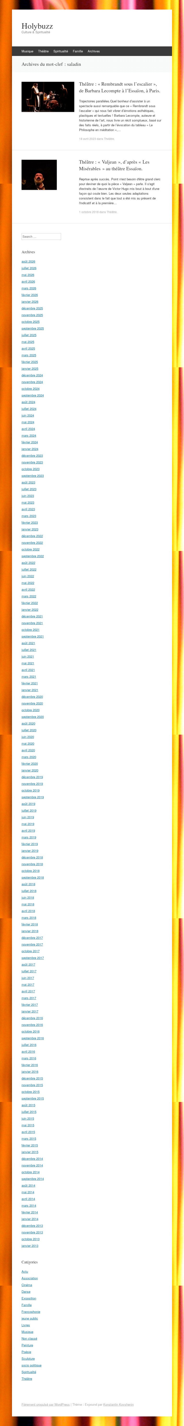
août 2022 (28, 562)
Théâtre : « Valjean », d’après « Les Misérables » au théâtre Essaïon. (114, 165)
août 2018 (28, 884)
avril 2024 (28, 428)
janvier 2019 (30, 850)
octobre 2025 (31, 321)
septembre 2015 (33, 1098)
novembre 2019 (32, 783)
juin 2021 (28, 656)
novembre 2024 (32, 382)
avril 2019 (28, 830)
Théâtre (43, 51)
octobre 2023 (31, 469)
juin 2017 (28, 977)
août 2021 (28, 643)
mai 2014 (28, 1192)
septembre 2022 (33, 556)
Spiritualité (60, 51)
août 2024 (28, 402)
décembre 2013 (32, 1225)
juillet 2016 (29, 1044)
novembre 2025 (32, 315)
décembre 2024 (32, 375)
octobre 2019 (31, 790)
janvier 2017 (30, 1011)
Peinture (27, 1345)
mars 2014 (29, 1205)
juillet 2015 (29, 1111)
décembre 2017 (32, 937)
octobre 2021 (31, 629)
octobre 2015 (31, 1091)
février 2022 (30, 602)
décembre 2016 (32, 1018)
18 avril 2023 (87, 139)
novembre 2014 (32, 1165)
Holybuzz (37, 26)
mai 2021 (28, 663)
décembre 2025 (32, 308)
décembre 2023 (32, 455)
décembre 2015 (32, 1078)
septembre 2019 (33, 797)
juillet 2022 (29, 569)
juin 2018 (28, 897)
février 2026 (30, 294)
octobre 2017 (31, 951)
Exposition (29, 1298)
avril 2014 (28, 1198)
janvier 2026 (30, 301)
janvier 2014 (30, 1219)
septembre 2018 (33, 877)
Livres (26, 1325)
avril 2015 (28, 1131)
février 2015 (30, 1145)
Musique (27, 51)
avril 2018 (28, 910)
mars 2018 (29, 917)
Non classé (29, 1338)
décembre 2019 (32, 777)
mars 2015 (29, 1138)
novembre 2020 (32, 703)
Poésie (26, 1351)
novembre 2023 (32, 462)
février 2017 (30, 1004)
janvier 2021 (30, 690)
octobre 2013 (31, 1239)
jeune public (30, 1318)
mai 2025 (28, 341)
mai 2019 (28, 823)
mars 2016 (29, 1058)
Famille (78, 51)
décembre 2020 (32, 696)
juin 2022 (28, 576)
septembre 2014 (33, 1178)
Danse (26, 1291)
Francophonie (31, 1311)
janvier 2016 (30, 1071)
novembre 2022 (32, 542)
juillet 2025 (29, 335)
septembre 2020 (33, 716)
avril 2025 (28, 348)
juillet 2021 (29, 649)
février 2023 (30, 522)
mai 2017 (28, 984)
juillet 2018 (29, 890)
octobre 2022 (31, 549)
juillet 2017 (29, 971)
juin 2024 (28, 415)
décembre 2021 (32, 616)
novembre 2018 (32, 864)
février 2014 (30, 1212)
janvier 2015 (30, 1152)
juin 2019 (28, 817)
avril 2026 (28, 281)
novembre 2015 (32, 1085)
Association (30, 1278)
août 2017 (28, 964)
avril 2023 (28, 509)
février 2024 (30, 442)
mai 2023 (28, 502)
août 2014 (28, 1185)
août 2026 (28, 261)
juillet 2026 (29, 268)
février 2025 (30, 361)
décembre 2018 (32, 857)
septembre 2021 (33, 636)
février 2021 (30, 683)
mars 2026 (29, 288)
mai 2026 (28, 274)
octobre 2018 (31, 870)
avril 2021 (28, 669)
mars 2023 (29, 515)
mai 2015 (28, 1125)
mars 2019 (29, 837)
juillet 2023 (29, 489)
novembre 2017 (32, 944)
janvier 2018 (30, 931)
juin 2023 (28, 495)
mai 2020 (28, 743)
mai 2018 (28, 904)
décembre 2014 (32, 1158)
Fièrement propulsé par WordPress (46, 1404)
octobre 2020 (31, 710)
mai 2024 (28, 422)
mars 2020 (29, 756)
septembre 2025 (33, 328)
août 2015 (28, 1105)
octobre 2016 (31, 1031)
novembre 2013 (32, 1232)
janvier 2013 (30, 1245)
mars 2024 (29, 435)
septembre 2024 (33, 395)
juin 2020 (28, 736)
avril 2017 (28, 991)
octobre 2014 (31, 1172)
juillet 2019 (29, 810)
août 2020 (28, 723)
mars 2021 (29, 676)
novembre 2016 (32, 1024)
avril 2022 (28, 589)
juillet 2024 (29, 408)
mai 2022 (28, 582)
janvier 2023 (30, 529)
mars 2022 (29, 596)
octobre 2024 (31, 388)
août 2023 (28, 482)
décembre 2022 (32, 536)
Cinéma (27, 1285)
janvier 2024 (30, 448)
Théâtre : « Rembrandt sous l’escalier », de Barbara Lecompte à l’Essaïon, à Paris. (119, 87)
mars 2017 (29, 998)
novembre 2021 (32, 623)
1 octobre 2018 (89, 212)
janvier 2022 (30, 609)
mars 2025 (29, 355)
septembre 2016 (33, 1038)
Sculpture (28, 1358)
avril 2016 (28, 1051)
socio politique (31, 1365)
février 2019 (30, 844)
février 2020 (30, 763)
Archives (94, 51)
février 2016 (30, 1065)
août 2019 (28, 803)
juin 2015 (28, 1118)
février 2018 (30, 924)
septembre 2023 (33, 475)
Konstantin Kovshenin (118, 1404)
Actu (25, 1271)
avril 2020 (28, 750)
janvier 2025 (30, 368)
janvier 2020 (30, 770)
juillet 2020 (29, 730)
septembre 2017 (33, 957)
